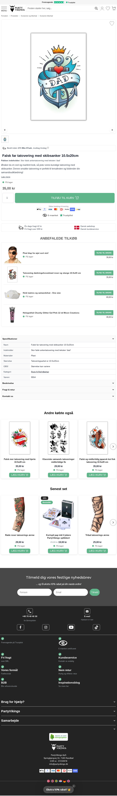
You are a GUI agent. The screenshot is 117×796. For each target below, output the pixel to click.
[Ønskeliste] (108, 8)
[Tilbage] (5, 130)
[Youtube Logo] (71, 627)
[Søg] (96, 8)
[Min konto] (102, 8)
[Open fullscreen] (58, 77)
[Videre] (112, 130)
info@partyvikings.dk (58, 764)
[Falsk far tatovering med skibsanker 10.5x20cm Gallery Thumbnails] (5, 139)
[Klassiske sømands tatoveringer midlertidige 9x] (58, 438)
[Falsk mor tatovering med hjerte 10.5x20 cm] (19, 438)
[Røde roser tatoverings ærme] (19, 514)
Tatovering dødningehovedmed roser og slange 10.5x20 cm (52, 273)
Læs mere (5, 177)
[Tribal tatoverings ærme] (97, 514)
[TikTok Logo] (96, 627)
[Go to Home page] (17, 8)
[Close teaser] (73, 786)
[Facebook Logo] (20, 627)
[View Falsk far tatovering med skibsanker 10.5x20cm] (5, 139)
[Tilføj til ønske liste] (112, 23)
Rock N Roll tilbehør (40, 372)
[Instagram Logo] (45, 627)
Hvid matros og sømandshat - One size (42, 293)
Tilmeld (94, 592)
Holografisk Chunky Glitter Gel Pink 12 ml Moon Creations (51, 313)
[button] (58, 701)
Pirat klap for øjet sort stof (35, 253)
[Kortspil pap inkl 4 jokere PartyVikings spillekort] (58, 514)
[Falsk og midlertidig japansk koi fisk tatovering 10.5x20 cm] (97, 438)
